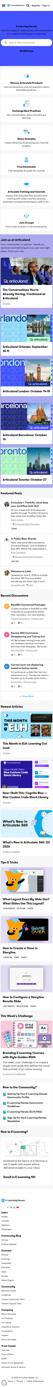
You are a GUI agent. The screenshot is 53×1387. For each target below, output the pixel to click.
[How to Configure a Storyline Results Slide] (26, 978)
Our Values (6, 1322)
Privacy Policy (7, 1354)
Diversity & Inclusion (10, 1327)
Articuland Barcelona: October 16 (25, 437)
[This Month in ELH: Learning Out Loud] (26, 725)
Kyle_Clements (18, 552)
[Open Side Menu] (4, 5)
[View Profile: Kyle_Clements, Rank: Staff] (7, 540)
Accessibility (7, 1331)
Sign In (46, 5)
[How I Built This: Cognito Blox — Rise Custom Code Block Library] (26, 774)
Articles (6, 303)
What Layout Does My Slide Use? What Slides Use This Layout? (26, 901)
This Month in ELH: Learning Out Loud (25, 746)
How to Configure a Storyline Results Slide (23, 999)
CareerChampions (20, 618)
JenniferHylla (17, 650)
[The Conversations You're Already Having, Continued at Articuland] (26, 271)
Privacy (20, 1381)
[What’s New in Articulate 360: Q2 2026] (26, 823)
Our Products (7, 1318)
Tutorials (5, 1221)
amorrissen (16, 681)
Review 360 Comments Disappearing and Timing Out (28, 634)
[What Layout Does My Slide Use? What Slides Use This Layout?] (26, 880)
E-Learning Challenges (14, 1074)
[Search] (27, 5)
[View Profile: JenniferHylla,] (7, 634)
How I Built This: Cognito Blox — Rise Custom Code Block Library (25, 795)
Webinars (5, 1225)
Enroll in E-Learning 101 (19, 1177)
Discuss (4, 1254)
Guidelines (6, 1295)
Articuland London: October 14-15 (26, 391)
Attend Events (7, 1280)
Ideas (3, 1272)
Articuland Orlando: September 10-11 (25, 349)
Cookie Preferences (35, 1381)
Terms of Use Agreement (12, 1363)
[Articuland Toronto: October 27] (26, 461)
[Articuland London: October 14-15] (26, 372)
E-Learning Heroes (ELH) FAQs (24, 1111)
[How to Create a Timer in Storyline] (26, 929)
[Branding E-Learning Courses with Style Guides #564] (26, 1034)
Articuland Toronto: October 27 (25, 479)
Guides (4, 1216)
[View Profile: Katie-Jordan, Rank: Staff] (7, 504)
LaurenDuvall (17, 585)
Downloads (6, 1263)
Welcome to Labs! (21, 571)
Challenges (6, 1229)
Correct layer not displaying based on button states (27, 666)
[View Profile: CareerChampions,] (7, 606)
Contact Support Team (11, 1303)
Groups (4, 1276)
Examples (5, 1267)
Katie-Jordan (17, 519)
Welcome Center (8, 1290)
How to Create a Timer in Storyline (20, 950)
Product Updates (11, 851)
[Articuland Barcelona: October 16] (26, 416)
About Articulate (8, 1314)
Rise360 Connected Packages (28, 604)
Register (36, 5)
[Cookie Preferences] (4, 1382)
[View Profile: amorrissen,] (7, 666)
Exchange (5, 1259)
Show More (28, 696)
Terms (10, 1381)
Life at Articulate (8, 1339)
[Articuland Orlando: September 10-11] (26, 328)
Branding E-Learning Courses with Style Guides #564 (23, 1055)
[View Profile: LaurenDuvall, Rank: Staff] (7, 573)
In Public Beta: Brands (23, 538)
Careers (4, 1335)
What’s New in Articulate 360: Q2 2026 (26, 844)
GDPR (4, 1358)
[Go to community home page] (16, 5)
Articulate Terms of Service (13, 1367)
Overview (5, 1350)
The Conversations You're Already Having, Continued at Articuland (24, 294)
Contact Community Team (13, 1299)
